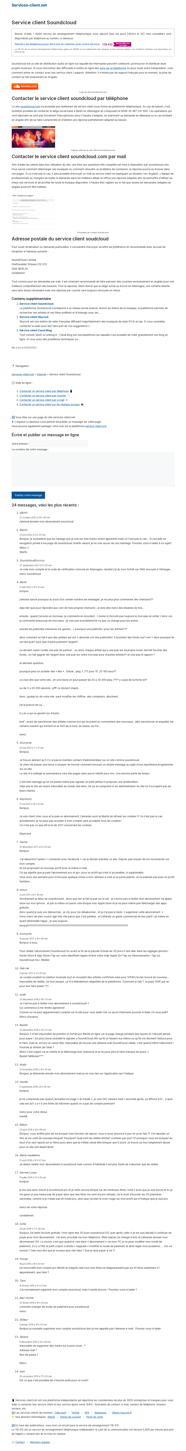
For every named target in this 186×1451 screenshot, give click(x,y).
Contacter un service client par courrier (42, 395)
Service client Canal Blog (35, 330)
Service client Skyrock (34, 316)
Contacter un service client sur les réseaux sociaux (49, 404)
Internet (41, 374)
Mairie (51, 1417)
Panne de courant (70, 1417)
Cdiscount (60, 1412)
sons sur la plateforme (113, 68)
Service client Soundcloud (36, 303)
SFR (87, 1412)
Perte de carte (94, 1417)
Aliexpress (100, 1412)
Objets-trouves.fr (122, 1412)
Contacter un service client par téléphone (44, 391)
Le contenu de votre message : (30, 449)
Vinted (75, 1412)
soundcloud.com (30, 106)
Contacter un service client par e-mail (41, 399)
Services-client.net (29, 5)
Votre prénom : (20, 443)
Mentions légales (40, 1442)
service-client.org (95, 426)
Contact (20, 1442)
